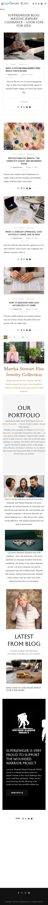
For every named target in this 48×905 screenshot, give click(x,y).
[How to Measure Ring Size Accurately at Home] (24, 280)
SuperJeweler (23, 64)
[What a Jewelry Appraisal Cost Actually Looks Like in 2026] (24, 210)
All (6, 64)
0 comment (24, 101)
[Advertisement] (24, 857)
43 (23, 337)
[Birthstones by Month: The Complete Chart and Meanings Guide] (24, 136)
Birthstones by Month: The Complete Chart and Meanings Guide (24, 161)
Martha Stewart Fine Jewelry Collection (24, 371)
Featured (13, 64)
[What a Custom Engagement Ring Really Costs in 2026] (24, 46)
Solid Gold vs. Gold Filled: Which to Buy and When (23, 689)
